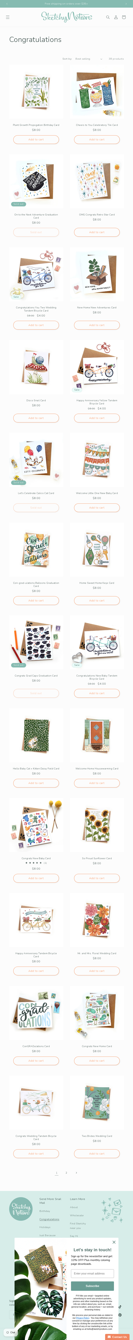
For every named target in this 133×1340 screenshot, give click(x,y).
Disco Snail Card (36, 400)
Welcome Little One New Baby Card (97, 493)
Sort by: (67, 58)
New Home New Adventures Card (97, 307)
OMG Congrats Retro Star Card (97, 214)
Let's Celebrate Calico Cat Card (36, 493)
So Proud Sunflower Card (97, 858)
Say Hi (74, 1236)
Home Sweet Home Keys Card (96, 583)
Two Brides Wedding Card (97, 1136)
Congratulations (49, 1219)
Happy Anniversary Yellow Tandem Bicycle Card (97, 402)
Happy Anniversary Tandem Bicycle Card (36, 955)
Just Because (47, 1235)
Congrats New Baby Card (36, 858)
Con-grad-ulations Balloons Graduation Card (36, 585)
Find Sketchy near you (78, 1226)
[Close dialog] (114, 1242)
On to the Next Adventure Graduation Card (36, 216)
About (74, 1207)
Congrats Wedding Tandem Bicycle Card (36, 1138)
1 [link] (57, 1173)
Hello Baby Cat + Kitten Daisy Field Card (36, 768)
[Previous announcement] (7, 4)
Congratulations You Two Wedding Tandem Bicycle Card (36, 309)
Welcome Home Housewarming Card (97, 768)
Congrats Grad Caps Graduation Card (36, 675)
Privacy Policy (82, 1318)
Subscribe (92, 1286)
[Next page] (76, 1173)
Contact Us (119, 1336)
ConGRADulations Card (36, 1046)
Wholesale (77, 1215)
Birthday (44, 1211)
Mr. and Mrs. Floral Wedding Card (97, 953)
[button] (8, 17)
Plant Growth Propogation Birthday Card (36, 125)
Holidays (44, 1227)
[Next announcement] (126, 4)
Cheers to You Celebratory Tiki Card (97, 125)
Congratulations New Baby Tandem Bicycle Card (96, 677)
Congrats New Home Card (97, 1046)
